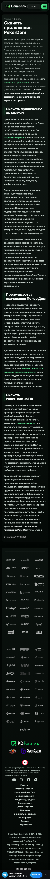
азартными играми (14, 137)
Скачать (17, 19)
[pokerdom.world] (21, 779)
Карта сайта (26, 824)
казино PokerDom (26, 423)
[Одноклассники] (21, 869)
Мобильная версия (25, 796)
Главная (7, 19)
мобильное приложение (16, 82)
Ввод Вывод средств (25, 799)
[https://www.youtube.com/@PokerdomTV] (14, 779)
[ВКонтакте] (17, 869)
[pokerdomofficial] (28, 779)
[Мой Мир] (29, 869)
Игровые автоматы (24, 788)
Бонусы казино (25, 803)
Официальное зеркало (25, 814)
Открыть (36, 874)
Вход (34, 6)
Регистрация (24, 817)
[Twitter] (25, 869)
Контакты (25, 810)
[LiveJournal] (33, 869)
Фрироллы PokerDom (24, 792)
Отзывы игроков (25, 806)
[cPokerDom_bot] (35, 779)
